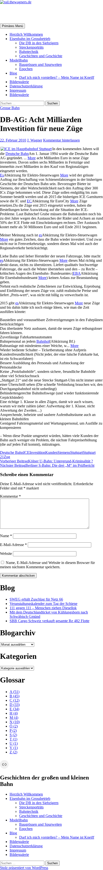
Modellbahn (19, 60)
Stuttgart (76, 452)
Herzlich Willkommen (26, 34)
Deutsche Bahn (17, 154)
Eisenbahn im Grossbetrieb (30, 39)
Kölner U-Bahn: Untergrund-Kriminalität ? (46, 461)
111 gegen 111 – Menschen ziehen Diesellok (43, 608)
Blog (13, 73)
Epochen (26, 69)
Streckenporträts (31, 47)
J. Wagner (34, 140)
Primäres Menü (12, 26)
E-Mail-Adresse (13, 545)
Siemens (63, 452)
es (40, 235)
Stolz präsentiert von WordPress (24, 868)
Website (6, 554)
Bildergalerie (19, 82)
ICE (26, 452)
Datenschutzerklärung (26, 86)
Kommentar (10, 496)
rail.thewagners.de (30, 13)
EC (29, 201)
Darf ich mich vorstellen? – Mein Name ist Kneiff (56, 77)
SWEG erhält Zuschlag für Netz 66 (36, 599)
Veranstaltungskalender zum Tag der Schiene (43, 604)
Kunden (51, 452)
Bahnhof (43, 341)
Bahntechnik (28, 52)
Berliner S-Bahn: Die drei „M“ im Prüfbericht (47, 465)
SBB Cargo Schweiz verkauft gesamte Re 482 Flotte (49, 621)
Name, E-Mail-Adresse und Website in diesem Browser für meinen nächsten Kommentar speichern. (47, 565)
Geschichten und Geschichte (40, 56)
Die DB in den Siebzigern (38, 43)
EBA (77, 273)
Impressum (18, 90)
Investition (37, 452)
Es (2, 175)
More (32, 158)
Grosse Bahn (10, 108)
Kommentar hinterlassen (61, 140)
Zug (7, 457)
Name (6, 536)
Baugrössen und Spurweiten (40, 65)
